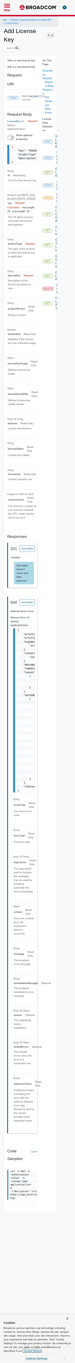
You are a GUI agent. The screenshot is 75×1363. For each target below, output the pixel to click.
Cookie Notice (32, 1350)
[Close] (67, 1318)
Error (23, 617)
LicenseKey (14, 121)
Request (47, 78)
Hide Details (27, 548)
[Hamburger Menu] (7, 5)
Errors (48, 112)
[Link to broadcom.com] (38, 7)
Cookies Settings (37, 1358)
